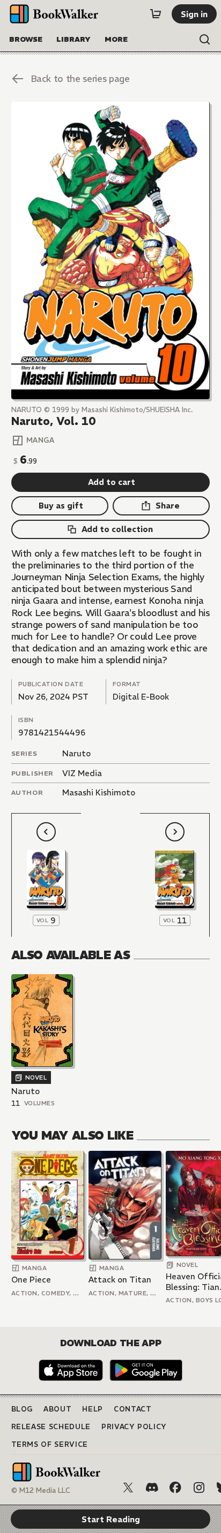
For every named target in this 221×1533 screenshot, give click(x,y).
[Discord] (151, 1487)
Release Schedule (51, 1426)
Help (92, 1409)
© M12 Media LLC (40, 1490)
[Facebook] (175, 1487)
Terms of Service (49, 1444)
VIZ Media (82, 773)
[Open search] (205, 39)
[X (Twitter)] (128, 1487)
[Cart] (155, 14)
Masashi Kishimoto (98, 792)
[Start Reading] (110, 250)
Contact (133, 1409)
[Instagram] (199, 1487)
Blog (22, 1409)
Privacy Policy (134, 1426)
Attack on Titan (120, 1279)
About (57, 1409)
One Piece (31, 1279)
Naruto (76, 753)
